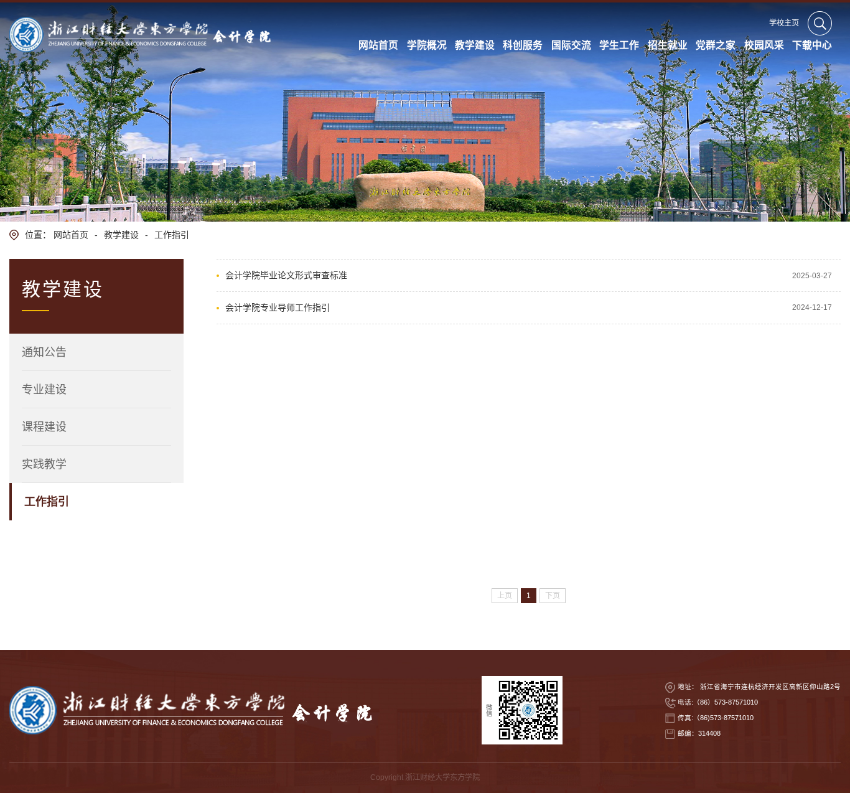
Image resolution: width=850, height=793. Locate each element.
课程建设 (44, 427)
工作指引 (171, 235)
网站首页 (71, 235)
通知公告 (44, 352)
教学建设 (121, 235)
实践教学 (44, 464)
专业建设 (44, 389)
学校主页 (784, 23)
